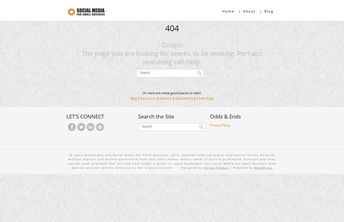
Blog (269, 11)
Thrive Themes (216, 168)
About (249, 11)
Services (165, 98)
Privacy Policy (220, 125)
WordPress (263, 168)
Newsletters (184, 98)
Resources (148, 98)
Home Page (205, 98)
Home (228, 11)
